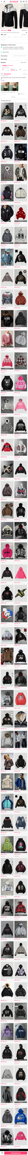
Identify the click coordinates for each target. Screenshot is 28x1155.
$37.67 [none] (16, 582)
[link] (21, 1)
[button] (2, 1)
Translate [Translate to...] (3, 80)
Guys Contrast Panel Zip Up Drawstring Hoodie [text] (10, 32)
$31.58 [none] (16, 456)
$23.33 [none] (2, 811)
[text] (14, 16)
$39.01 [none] (2, 370)
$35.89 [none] (2, 120)
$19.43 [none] (2, 1041)
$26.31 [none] (2, 623)
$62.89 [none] (16, 182)
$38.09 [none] (16, 266)
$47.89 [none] (16, 749)
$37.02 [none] (2, 287)
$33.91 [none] (16, 499)
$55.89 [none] (16, 307)
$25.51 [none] (16, 854)
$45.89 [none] (16, 540)
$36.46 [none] (2, 728)
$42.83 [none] (2, 435)
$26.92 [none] (2, 771)
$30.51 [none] (16, 728)
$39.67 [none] (16, 1020)
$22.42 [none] (2, 645)
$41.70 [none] (16, 665)
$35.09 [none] (16, 435)
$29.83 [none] (2, 202)
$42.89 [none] (2, 245)
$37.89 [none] (16, 120)
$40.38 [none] (16, 1104)
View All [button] (13, 97)
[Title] (14, 62)
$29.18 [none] (16, 980)
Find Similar (16, 1153)
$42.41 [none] (2, 519)
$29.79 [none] (2, 307)
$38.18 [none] (2, 832)
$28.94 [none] (2, 560)
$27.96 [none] (16, 603)
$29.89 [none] (16, 287)
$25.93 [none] (2, 182)
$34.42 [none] (2, 328)
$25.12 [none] (16, 392)
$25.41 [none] (16, 245)
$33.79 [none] (2, 392)
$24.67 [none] (2, 896)
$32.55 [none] (16, 1061)
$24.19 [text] (3, 30)
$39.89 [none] (16, 141)
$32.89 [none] (2, 141)
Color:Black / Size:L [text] (4, 75)
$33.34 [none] (2, 854)
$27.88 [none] (16, 370)
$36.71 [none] (16, 708)
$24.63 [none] (2, 456)
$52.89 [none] (16, 202)
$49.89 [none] (2, 603)
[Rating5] (7, 74)
